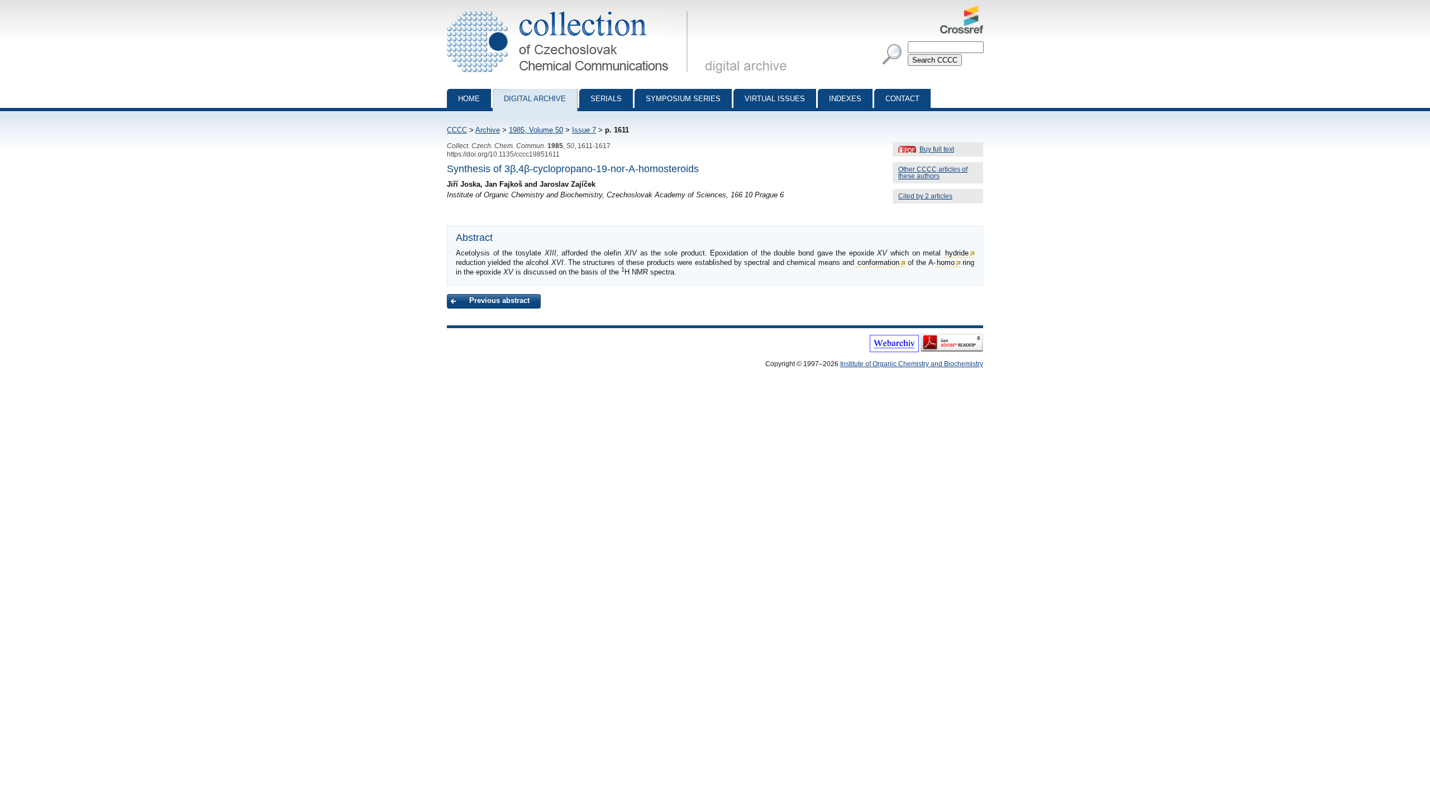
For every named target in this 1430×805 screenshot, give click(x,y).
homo (946, 262)
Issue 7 (584, 130)
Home (469, 98)
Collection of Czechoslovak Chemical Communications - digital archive (570, 10)
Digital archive (535, 98)
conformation (878, 262)
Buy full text (936, 149)
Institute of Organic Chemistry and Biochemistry (911, 364)
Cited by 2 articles (925, 196)
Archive (487, 130)
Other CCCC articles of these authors (932, 172)
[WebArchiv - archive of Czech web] (894, 350)
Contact (902, 98)
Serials (606, 98)
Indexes (845, 98)
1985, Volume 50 (536, 130)
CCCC (457, 130)
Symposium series (683, 98)
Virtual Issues (775, 98)
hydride (957, 253)
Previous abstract (499, 300)
